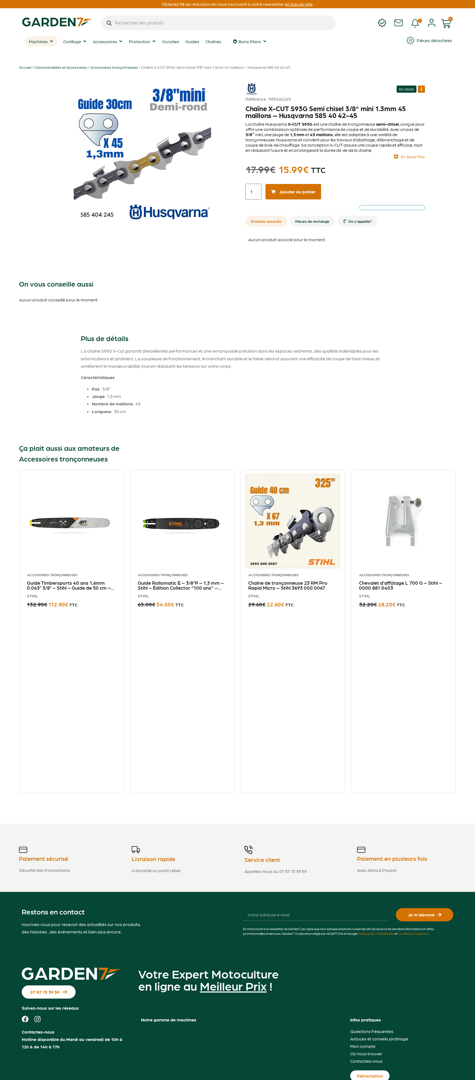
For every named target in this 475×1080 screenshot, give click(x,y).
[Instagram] (37, 1019)
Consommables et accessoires (60, 67)
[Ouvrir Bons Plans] (265, 41)
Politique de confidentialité (376, 933)
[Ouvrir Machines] (51, 41)
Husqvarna (251, 85)
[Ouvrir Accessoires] (120, 41)
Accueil (25, 67)
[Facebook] (25, 1019)
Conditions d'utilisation (413, 933)
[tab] (266, 221)
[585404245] (142, 151)
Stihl (32, 595)
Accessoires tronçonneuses (114, 67)
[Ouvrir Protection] (154, 41)
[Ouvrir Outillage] (84, 41)
